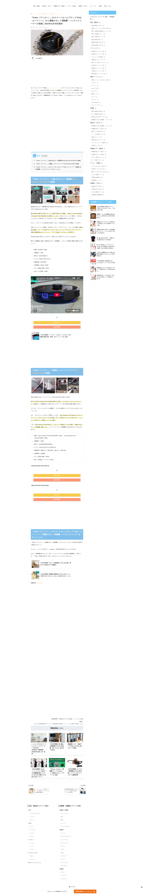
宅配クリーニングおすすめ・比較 (101, 80)
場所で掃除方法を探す (98, 111)
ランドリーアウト (97, 105)
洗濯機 (61, 869)
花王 (30, 810)
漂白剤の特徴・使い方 (98, 45)
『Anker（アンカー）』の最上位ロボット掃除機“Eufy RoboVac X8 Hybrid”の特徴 (57, 160)
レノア (31, 826)
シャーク (63, 833)
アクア (62, 872)
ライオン (31, 839)
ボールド (32, 833)
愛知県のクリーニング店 (99, 68)
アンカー (49, 723)
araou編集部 (38, 58)
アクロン (32, 849)
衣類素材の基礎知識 (98, 194)
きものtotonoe (96, 102)
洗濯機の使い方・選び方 (99, 128)
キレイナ (95, 99)
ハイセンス (63, 878)
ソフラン (32, 843)
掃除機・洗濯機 (64, 810)
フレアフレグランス (35, 813)
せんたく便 (95, 88)
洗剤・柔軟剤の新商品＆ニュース (101, 31)
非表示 (44, 155)
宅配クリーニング (96, 76)
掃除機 (55, 723)
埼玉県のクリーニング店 (99, 65)
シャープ (63, 823)
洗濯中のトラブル (97, 145)
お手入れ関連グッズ (98, 192)
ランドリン (32, 859)
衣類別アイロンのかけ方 (99, 169)
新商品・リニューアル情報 (66, 723)
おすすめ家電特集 (40, 723)
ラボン (31, 856)
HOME (72, 887)
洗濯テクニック (96, 137)
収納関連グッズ (96, 180)
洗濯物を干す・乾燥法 (59, 6)
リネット (95, 85)
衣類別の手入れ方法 (98, 189)
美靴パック (95, 94)
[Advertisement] (57, 72)
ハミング (32, 816)
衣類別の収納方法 (97, 177)
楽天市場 (57, 327)
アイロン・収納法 (71, 6)
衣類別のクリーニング (98, 59)
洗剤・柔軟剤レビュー (98, 34)
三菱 (62, 852)
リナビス (95, 82)
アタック (32, 820)
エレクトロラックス (66, 836)
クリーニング (92, 6)
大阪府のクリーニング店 (99, 54)
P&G (30, 823)
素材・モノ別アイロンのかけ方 (100, 171)
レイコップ (63, 855)
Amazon (57, 322)
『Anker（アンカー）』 (54, 88)
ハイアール (63, 875)
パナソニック (64, 813)
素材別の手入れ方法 (97, 186)
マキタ (62, 849)
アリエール (32, 829)
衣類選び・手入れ (82, 6)
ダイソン (63, 846)
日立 (62, 816)
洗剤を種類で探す (97, 39)
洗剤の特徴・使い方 (97, 25)
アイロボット (64, 865)
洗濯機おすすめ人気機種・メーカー (101, 125)
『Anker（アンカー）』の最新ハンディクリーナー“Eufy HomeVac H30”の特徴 (56, 163)
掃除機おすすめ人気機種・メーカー (68, 719)
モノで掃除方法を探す (98, 114)
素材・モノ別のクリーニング (100, 62)
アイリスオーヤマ (65, 826)
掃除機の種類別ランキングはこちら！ (84, 891)
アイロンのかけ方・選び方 (99, 166)
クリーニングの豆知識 (98, 57)
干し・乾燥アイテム (98, 160)
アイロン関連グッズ (98, 174)
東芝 (62, 820)
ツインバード (64, 839)
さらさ (31, 836)
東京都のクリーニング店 (99, 51)
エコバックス (64, 862)
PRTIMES (40, 583)
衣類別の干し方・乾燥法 (99, 154)
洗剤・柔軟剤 (36, 6)
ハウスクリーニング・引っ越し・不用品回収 (102, 18)
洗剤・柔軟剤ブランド (98, 36)
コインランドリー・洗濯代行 (100, 142)
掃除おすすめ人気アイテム (99, 116)
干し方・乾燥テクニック (99, 157)
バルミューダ (64, 842)
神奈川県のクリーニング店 (99, 73)
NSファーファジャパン (35, 862)
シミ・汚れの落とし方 (98, 134)
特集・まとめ (107, 6)
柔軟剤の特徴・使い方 (98, 42)
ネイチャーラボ (33, 852)
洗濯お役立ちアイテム (98, 139)
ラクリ (94, 96)
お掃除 (100, 6)
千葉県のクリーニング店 (99, 71)
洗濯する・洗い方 (46, 6)
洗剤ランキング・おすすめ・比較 (101, 28)
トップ (31, 846)
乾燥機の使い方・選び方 (99, 151)
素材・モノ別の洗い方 (98, 131)
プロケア (95, 91)
